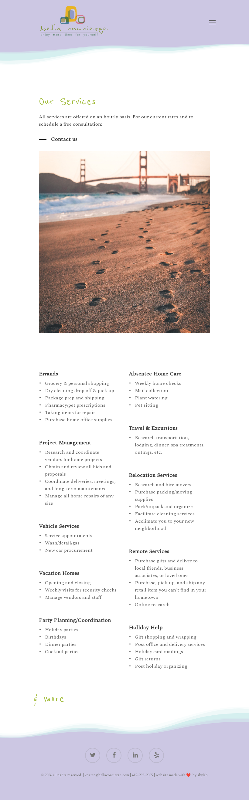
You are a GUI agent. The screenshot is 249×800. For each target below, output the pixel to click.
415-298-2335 (142, 775)
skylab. (203, 775)
